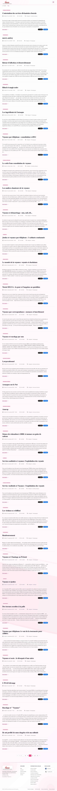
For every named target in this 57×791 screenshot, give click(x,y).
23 (37, 755)
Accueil (4, 5)
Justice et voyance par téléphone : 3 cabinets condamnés (23, 237)
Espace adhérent (33, 784)
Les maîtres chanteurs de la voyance (16, 188)
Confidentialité (37, 789)
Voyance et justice (9, 581)
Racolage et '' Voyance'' (11, 707)
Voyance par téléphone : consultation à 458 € (19, 137)
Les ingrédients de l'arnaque (13, 112)
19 (27, 755)
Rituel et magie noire (10, 87)
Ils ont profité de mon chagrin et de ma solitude (20, 732)
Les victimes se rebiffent (11, 510)
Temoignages (5, 59)
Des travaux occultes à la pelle (13, 606)
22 (35, 755)
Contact (21, 774)
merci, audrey (7, 38)
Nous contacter (52, 789)
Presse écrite (5, 259)
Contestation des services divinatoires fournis (19, 13)
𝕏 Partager (40, 29)
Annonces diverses (6, 358)
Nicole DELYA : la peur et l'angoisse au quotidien (21, 287)
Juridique (4, 234)
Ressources (22, 773)
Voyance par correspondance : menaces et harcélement (23, 311)
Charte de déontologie (34, 779)
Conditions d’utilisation (34, 773)
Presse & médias (23, 771)
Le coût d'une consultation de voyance (16, 163)
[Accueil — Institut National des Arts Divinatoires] (7, 2)
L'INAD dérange (8, 683)
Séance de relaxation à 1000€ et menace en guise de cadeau (21, 435)
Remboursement (8, 535)
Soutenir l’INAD (33, 782)
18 (25, 755)
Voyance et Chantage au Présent (14, 557)
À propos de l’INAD (34, 777)
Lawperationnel (8, 361)
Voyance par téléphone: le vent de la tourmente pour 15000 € (22, 632)
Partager (45, 29)
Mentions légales (34, 768)
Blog (21, 768)
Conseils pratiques (6, 10)
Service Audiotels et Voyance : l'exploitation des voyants (23, 485)
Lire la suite (5, 29)
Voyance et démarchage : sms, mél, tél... (17, 212)
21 (32, 755)
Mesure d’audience (34, 771)
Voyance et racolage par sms (13, 336)
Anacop (5, 409)
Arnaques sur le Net (10, 384)
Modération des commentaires (36, 774)
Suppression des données (35, 776)
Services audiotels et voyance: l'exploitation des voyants (23, 461)
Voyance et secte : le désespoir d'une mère (18, 658)
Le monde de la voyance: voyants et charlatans (19, 262)
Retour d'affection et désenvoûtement (16, 62)
